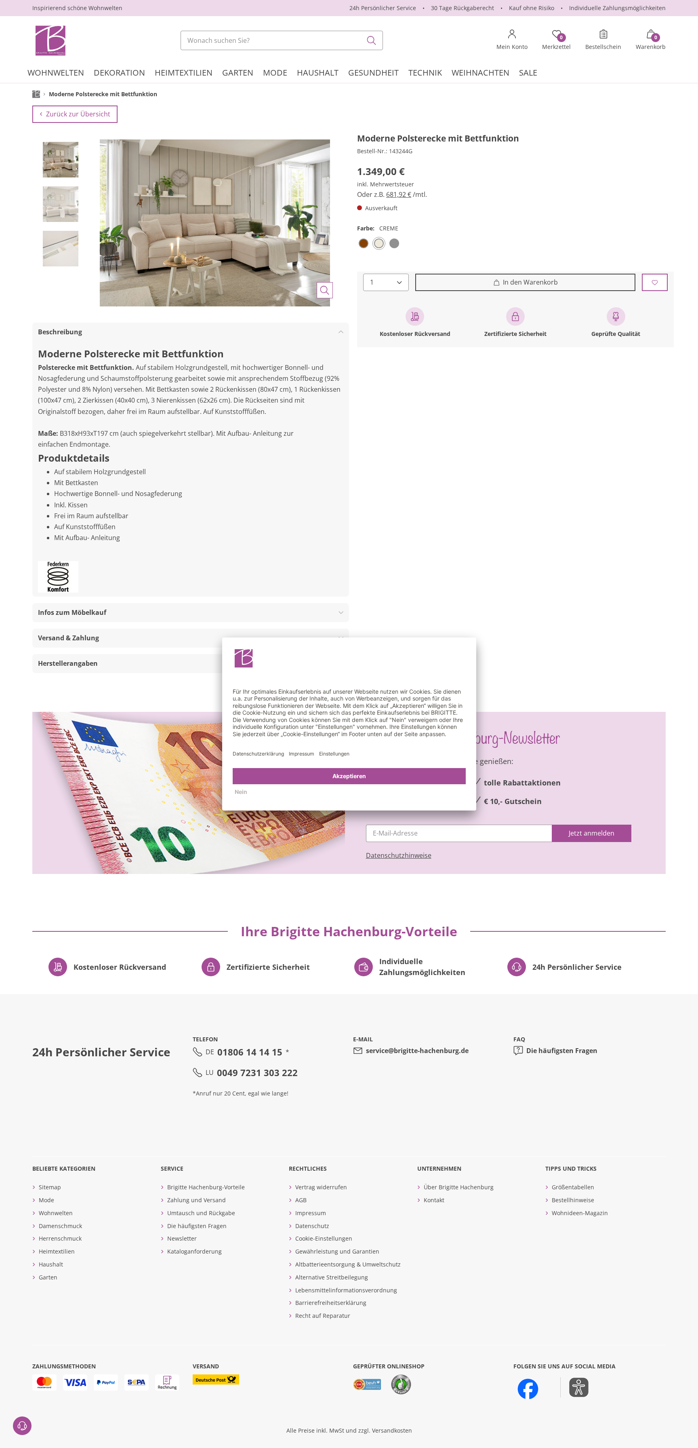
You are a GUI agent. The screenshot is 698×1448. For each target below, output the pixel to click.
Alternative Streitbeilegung (331, 1277)
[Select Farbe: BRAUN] (363, 243)
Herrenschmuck (60, 1238)
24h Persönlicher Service (382, 8)
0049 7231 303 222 (257, 1072)
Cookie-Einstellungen (323, 1238)
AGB (301, 1200)
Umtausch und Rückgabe (201, 1213)
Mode (46, 1200)
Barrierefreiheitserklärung (330, 1303)
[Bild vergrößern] (325, 290)
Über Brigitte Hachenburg (459, 1187)
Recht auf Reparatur (322, 1315)
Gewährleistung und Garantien (337, 1251)
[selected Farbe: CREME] (378, 243)
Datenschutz (312, 1226)
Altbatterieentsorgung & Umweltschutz (348, 1264)
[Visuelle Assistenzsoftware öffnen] (574, 1387)
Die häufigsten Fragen (561, 1050)
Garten (48, 1277)
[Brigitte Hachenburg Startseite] (49, 40)
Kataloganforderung (194, 1251)
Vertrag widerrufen (321, 1187)
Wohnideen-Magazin (580, 1213)
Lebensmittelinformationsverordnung (346, 1290)
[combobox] (282, 40)
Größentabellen (573, 1187)
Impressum (310, 1213)
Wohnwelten (56, 1213)
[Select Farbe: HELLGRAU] (394, 243)
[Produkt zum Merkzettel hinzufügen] (655, 282)
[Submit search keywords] (371, 40)
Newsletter (182, 1238)
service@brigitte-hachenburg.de (417, 1050)
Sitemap (50, 1187)
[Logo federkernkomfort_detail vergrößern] (58, 577)
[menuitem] (56, 74)
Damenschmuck (60, 1226)
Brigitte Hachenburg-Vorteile (206, 1187)
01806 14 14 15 (249, 1052)
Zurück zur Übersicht (78, 114)
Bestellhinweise (573, 1200)
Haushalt (51, 1264)
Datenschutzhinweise (398, 855)
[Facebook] (527, 1389)
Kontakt (434, 1200)
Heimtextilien (57, 1251)
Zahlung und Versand (196, 1200)
